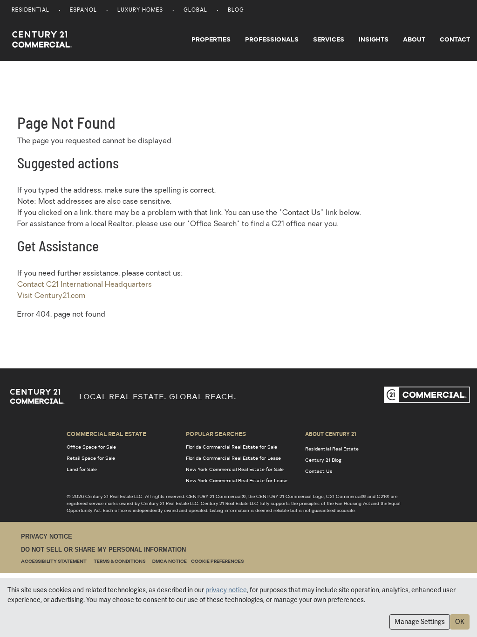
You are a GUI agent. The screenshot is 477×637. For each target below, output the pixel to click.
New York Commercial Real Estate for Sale (235, 469)
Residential (30, 10)
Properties (211, 39)
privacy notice (226, 590)
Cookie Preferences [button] (217, 561)
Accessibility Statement (54, 561)
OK (459, 621)
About (414, 39)
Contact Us (318, 471)
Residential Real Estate (332, 448)
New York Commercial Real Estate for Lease (236, 480)
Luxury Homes (140, 10)
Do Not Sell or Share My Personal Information (103, 549)
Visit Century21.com (51, 296)
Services (328, 39)
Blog (236, 10)
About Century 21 (330, 433)
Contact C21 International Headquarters (84, 285)
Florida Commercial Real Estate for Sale (231, 446)
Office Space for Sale (91, 446)
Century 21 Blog (323, 460)
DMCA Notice (169, 561)
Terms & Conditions (119, 561)
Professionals (272, 39)
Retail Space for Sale (91, 458)
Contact (455, 39)
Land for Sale (82, 469)
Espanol (83, 10)
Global (195, 10)
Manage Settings (420, 621)
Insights (373, 39)
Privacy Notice (46, 536)
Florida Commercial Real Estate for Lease (233, 458)
